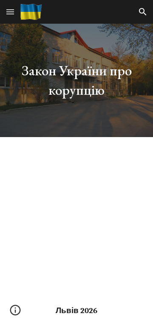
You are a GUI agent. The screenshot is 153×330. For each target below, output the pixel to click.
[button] (10, 11)
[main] (76, 80)
